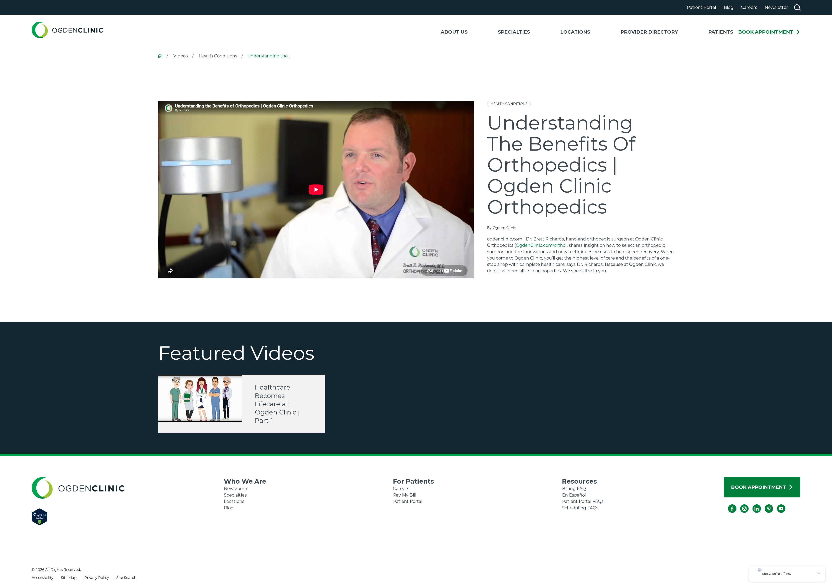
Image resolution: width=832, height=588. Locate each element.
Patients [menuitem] (720, 32)
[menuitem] (42, 577)
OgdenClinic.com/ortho (541, 245)
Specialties (235, 495)
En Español (574, 495)
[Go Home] (160, 56)
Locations (234, 501)
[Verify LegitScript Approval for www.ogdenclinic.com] (128, 516)
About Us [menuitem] (454, 32)
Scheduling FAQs (580, 507)
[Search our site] (797, 7)
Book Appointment (765, 32)
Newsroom (235, 488)
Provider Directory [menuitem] (649, 32)
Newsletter (776, 7)
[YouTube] (777, 504)
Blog (728, 7)
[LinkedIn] (752, 504)
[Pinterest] (764, 504)
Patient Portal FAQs (583, 501)
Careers (749, 7)
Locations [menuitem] (575, 32)
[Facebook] (728, 504)
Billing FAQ (574, 488)
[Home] (67, 30)
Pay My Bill (404, 495)
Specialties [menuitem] (514, 32)
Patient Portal (701, 7)
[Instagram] (740, 504)
